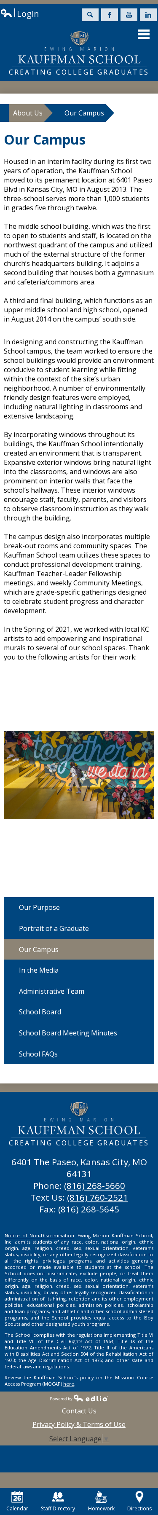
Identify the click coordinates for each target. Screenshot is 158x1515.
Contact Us (79, 1411)
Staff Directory (58, 1508)
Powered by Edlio (79, 1398)
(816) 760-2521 (97, 1197)
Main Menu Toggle (144, 34)
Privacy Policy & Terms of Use (79, 1424)
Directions (139, 1508)
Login (19, 13)
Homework (101, 1508)
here (68, 1384)
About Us (28, 113)
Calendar (17, 1508)
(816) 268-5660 (94, 1185)
